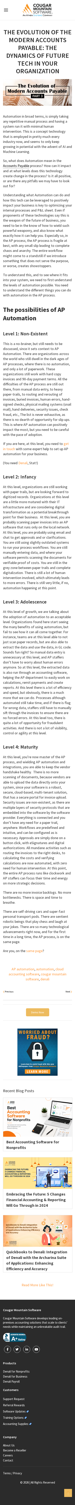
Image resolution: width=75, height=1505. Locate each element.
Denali (23, 463)
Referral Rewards (14, 1405)
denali (44, 979)
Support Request (14, 1399)
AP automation (23, 969)
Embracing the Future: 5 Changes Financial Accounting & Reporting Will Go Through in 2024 (36, 1200)
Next (68, 991)
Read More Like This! (37, 1285)
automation (45, 969)
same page (34, 950)
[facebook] (7, 1349)
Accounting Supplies (15, 1424)
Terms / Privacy (12, 1473)
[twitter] (17, 1349)
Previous (8, 991)
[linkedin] (26, 1349)
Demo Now (37, 1012)
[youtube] (36, 1349)
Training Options (13, 1418)
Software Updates (14, 1411)
